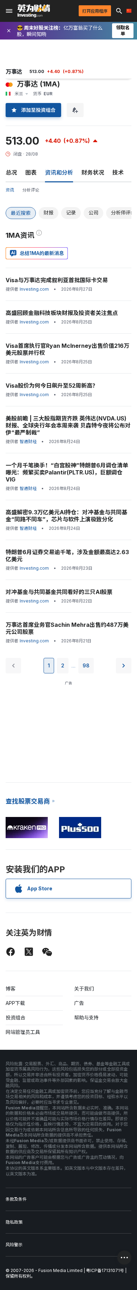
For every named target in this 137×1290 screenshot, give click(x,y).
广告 (79, 1003)
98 (86, 665)
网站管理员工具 (23, 1032)
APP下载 (15, 1003)
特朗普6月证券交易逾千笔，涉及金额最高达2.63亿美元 (67, 556)
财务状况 (92, 172)
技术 (118, 172)
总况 (11, 172)
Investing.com (34, 289)
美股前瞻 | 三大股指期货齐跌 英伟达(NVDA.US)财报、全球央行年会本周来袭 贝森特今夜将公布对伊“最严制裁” (68, 425)
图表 (31, 172)
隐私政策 (14, 1222)
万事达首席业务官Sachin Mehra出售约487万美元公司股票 (67, 628)
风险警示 (14, 1244)
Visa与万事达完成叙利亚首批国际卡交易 (57, 280)
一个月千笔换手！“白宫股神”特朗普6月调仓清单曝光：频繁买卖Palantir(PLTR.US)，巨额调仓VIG (67, 472)
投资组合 (15, 1018)
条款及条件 (16, 1199)
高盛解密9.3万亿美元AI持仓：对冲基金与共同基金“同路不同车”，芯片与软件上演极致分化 (66, 516)
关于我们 (84, 989)
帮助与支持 (86, 1018)
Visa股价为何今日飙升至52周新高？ (52, 385)
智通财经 (28, 441)
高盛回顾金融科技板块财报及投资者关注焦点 (62, 312)
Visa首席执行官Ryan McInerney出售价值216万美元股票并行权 (67, 349)
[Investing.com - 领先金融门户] (34, 11)
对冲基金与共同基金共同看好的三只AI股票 (59, 591)
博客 (10, 989)
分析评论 (30, 190)
